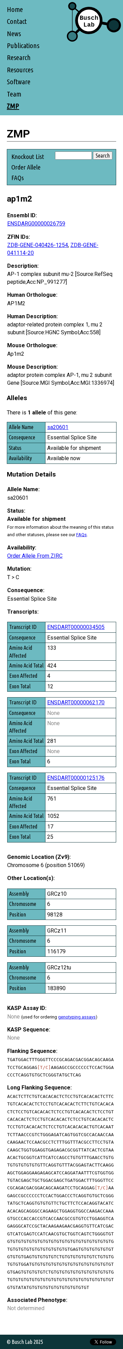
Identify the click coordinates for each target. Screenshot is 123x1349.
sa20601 (57, 427)
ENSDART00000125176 (76, 778)
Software (18, 82)
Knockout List (27, 156)
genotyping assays (77, 1017)
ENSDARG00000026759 (36, 223)
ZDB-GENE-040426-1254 (37, 245)
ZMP (13, 106)
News (14, 34)
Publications (23, 45)
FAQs (17, 177)
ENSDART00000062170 (76, 702)
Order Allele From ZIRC (35, 556)
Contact (17, 21)
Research (19, 57)
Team (14, 94)
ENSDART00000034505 (76, 627)
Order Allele (26, 167)
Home (15, 9)
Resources (20, 70)
